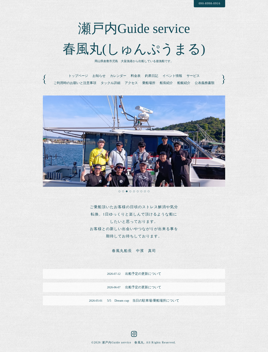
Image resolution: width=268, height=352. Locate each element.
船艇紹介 (183, 83)
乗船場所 (148, 83)
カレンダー (118, 76)
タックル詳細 (110, 83)
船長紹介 (166, 83)
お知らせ (99, 76)
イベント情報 (172, 76)
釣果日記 (151, 76)
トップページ (78, 76)
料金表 (136, 76)
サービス (193, 76)
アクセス (131, 83)
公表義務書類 (204, 83)
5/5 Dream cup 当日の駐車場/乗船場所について (134, 300)
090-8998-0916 (209, 3)
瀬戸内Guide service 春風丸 (123, 342)
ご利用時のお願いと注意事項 (75, 83)
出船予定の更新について (134, 274)
